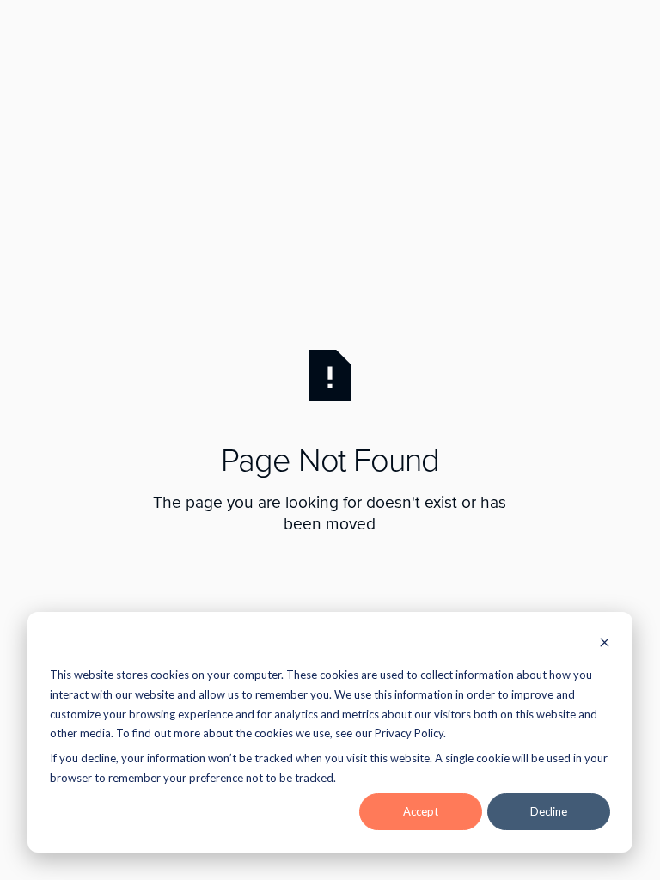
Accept (420, 811)
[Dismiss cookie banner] (604, 644)
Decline (548, 811)
